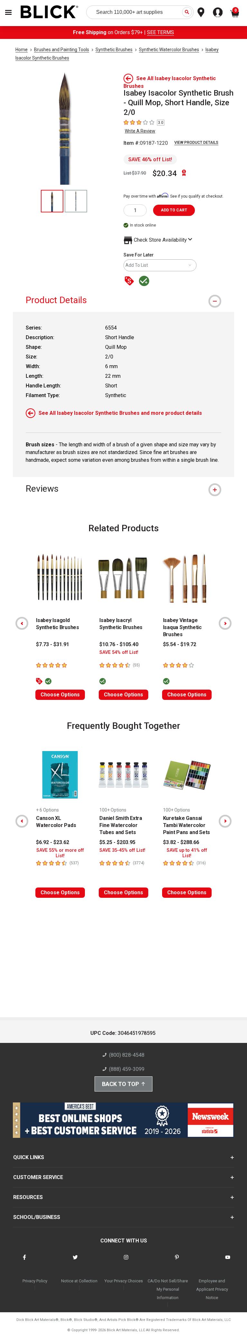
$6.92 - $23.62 (52, 842)
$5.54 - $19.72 (179, 644)
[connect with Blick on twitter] (75, 1261)
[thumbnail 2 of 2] (76, 201)
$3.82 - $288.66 (181, 842)
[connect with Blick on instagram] (126, 1261)
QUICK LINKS (28, 1157)
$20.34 (164, 173)
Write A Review (140, 131)
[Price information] (131, 281)
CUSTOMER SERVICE (38, 1177)
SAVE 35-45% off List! (122, 850)
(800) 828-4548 (126, 1055)
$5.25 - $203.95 (117, 842)
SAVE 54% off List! (118, 652)
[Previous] (21, 623)
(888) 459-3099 (126, 1069)
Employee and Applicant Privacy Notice (212, 1289)
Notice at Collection (79, 1280)
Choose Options (60, 695)
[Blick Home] (49, 12)
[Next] (225, 623)
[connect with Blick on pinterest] (176, 1261)
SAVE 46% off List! (150, 159)
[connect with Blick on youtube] (227, 1261)
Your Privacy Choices (124, 1280)
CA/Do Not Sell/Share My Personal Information (168, 1289)
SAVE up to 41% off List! (187, 853)
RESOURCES (28, 1197)
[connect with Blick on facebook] (24, 1261)
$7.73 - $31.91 (52, 644)
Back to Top (120, 1084)
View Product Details (196, 142)
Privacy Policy (35, 1280)
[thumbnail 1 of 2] (52, 201)
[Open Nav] (8, 12)
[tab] (123, 300)
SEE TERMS (160, 32)
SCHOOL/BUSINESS (36, 1217)
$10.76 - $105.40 (118, 644)
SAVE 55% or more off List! (60, 853)
